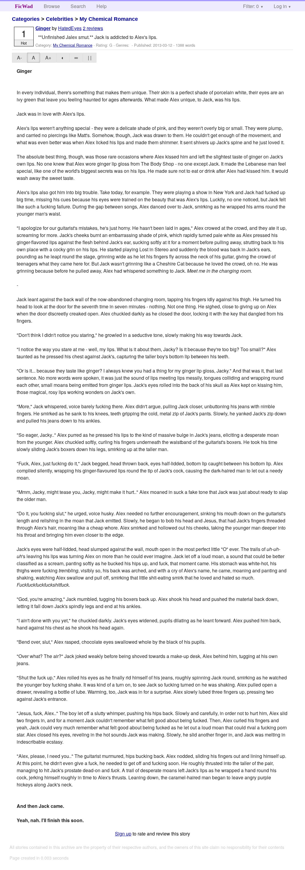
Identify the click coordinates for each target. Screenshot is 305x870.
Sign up (123, 833)
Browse (52, 6)
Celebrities (59, 19)
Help (102, 6)
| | (89, 57)
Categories (26, 19)
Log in (280, 6)
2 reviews (93, 28)
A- (19, 57)
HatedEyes (70, 28)
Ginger (43, 28)
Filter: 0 (251, 6)
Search (78, 6)
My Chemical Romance (109, 19)
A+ (48, 57)
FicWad (24, 6)
